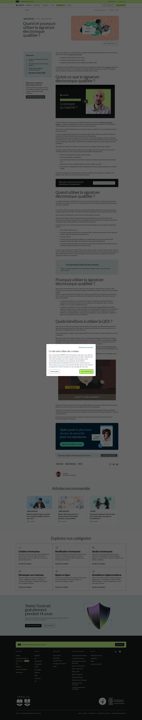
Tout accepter (86, 371)
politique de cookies (59, 365)
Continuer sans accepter (86, 347)
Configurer (54, 371)
